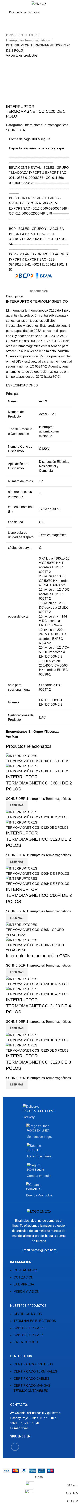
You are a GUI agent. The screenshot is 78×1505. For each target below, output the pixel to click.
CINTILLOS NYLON (28, 1314)
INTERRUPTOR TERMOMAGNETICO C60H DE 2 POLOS (39, 783)
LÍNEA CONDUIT (26, 1342)
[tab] (39, 291)
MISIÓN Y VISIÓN (26, 1291)
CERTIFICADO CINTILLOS (33, 1364)
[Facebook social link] (9, 286)
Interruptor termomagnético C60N (38, 955)
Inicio (10, 35)
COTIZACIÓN (23, 1277)
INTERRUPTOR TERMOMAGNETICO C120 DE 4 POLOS (38, 1006)
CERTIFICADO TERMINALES (35, 1371)
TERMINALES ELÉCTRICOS (35, 1321)
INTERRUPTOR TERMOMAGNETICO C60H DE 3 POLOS (39, 895)
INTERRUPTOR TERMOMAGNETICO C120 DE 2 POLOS (38, 839)
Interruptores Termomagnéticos (28, 40)
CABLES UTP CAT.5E (30, 1328)
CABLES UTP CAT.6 (28, 1335)
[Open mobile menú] (4, 4)
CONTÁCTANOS (26, 1270)
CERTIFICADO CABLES (31, 1378)
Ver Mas (12, 736)
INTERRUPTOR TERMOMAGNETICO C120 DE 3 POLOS (38, 1062)
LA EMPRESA (24, 1284)
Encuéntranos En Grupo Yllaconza (32, 731)
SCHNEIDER (27, 35)
